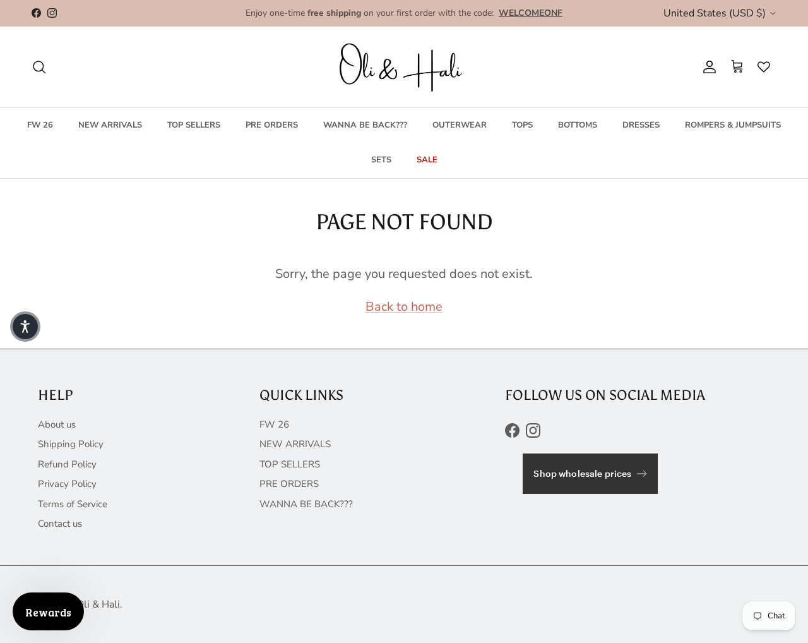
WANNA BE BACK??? (365, 124)
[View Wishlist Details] (760, 67)
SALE (427, 159)
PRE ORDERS (272, 124)
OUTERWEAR (459, 124)
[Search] (39, 67)
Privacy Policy (67, 484)
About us (57, 424)
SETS (381, 159)
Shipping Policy (71, 444)
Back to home (404, 306)
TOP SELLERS (193, 124)
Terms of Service (72, 504)
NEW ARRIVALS (110, 124)
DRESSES (641, 124)
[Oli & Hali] (404, 67)
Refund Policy (67, 464)
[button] (25, 326)
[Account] (707, 67)
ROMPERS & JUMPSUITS (733, 124)
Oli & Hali (98, 604)
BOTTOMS (577, 124)
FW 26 (40, 124)
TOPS (522, 124)
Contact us (60, 523)
